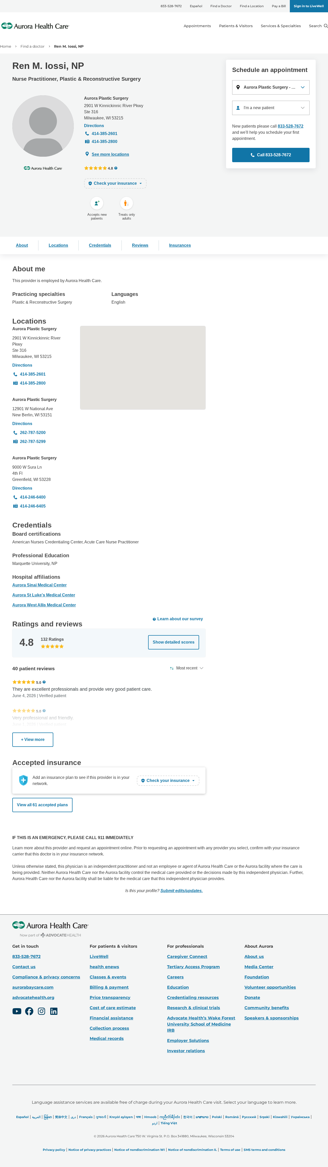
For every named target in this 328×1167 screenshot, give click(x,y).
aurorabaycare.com (33, 987)
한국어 (187, 1117)
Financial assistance (111, 1018)
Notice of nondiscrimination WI (139, 1150)
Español (196, 6)
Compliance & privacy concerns (46, 977)
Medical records (107, 1038)
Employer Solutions (188, 1040)
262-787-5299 (33, 441)
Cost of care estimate (113, 1007)
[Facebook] (29, 1012)
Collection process (109, 1028)
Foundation (256, 977)
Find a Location (252, 6)
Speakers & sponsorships (271, 1018)
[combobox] (271, 108)
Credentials (100, 245)
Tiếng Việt (169, 1123)
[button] (271, 87)
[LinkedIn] (54, 1012)
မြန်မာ (48, 1117)
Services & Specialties (281, 26)
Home (5, 46)
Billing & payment (109, 987)
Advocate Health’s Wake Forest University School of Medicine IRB (201, 1024)
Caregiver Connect (187, 956)
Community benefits (266, 1007)
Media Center (258, 966)
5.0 (38, 682)
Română (232, 1117)
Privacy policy (54, 1150)
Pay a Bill (279, 6)
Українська (300, 1117)
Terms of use (230, 1150)
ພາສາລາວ (202, 1117)
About (22, 245)
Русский (249, 1117)
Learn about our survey (180, 619)
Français (86, 1117)
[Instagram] (41, 1012)
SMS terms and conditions (264, 1150)
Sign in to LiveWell (309, 6)
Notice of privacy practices (89, 1150)
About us (254, 956)
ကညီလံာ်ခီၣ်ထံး (170, 1117)
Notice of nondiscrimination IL (192, 1150)
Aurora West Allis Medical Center (44, 605)
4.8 (110, 168)
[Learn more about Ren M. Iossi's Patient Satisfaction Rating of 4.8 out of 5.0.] (95, 168)
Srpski (265, 1117)
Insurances (180, 245)
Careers (175, 977)
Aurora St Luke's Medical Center (43, 595)
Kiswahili (280, 1117)
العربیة (36, 1117)
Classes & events (108, 977)
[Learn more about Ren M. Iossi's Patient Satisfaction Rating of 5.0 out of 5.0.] (23, 682)
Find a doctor (32, 46)
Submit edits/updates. (181, 891)
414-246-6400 (33, 497)
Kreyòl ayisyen (121, 1117)
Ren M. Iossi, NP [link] (69, 46)
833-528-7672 (171, 6)
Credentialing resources (193, 997)
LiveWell (99, 956)
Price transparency (110, 997)
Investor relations (186, 1050)
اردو (154, 1123)
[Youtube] (17, 1012)
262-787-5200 (33, 432)
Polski (217, 1117)
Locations (58, 245)
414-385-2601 (104, 133)
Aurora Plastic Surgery (106, 98)
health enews (104, 966)
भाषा (138, 1117)
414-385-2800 (104, 141)
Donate (252, 997)
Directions (94, 125)
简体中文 (61, 1117)
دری (73, 1117)
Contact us (24, 966)
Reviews (140, 245)
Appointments (197, 26)
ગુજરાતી (101, 1117)
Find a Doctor (221, 6)
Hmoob (150, 1117)
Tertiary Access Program (193, 966)
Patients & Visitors (236, 26)
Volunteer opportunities (270, 987)
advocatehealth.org (33, 997)
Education (178, 987)
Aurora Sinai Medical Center (39, 585)
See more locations (110, 154)
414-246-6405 (33, 506)
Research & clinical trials (193, 1007)
